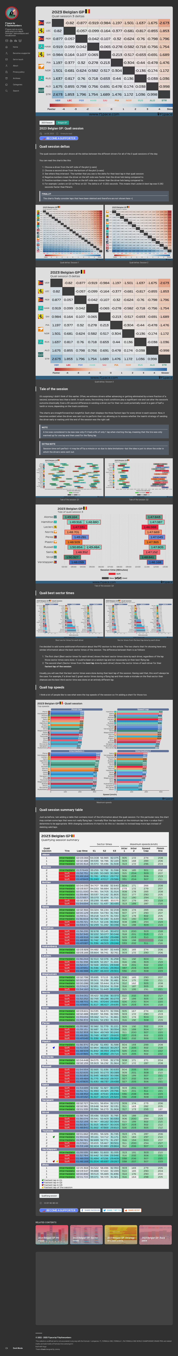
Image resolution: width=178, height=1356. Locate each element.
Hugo (44, 1347)
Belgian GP (62, 123)
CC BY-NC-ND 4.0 (51, 1203)
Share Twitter (113, 1210)
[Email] (6, 41)
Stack (43, 1349)
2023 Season (47, 123)
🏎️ (58, 138)
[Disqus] (104, 1288)
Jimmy (57, 1349)
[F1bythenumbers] (15, 41)
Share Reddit (134, 1210)
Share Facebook (92, 1210)
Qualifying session (49, 1196)
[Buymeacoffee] (11, 41)
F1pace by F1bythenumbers (13, 24)
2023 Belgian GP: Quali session (61, 128)
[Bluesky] (20, 41)
